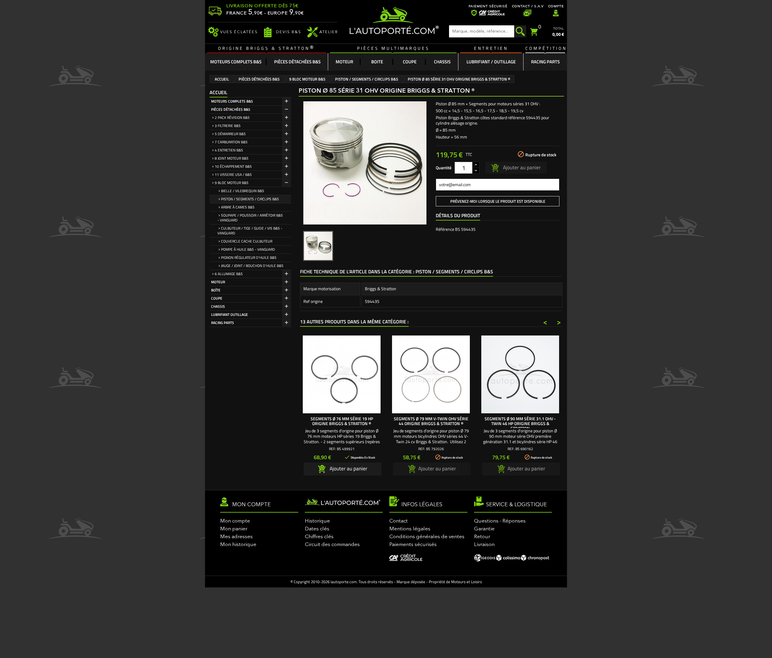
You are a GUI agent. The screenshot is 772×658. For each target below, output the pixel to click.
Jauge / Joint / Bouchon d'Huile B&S (252, 266)
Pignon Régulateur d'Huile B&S (249, 257)
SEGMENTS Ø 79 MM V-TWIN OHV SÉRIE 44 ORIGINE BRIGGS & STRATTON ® (431, 421)
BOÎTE (215, 290)
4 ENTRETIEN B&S (229, 150)
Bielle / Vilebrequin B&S (242, 191)
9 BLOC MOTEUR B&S (231, 183)
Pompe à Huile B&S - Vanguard (248, 249)
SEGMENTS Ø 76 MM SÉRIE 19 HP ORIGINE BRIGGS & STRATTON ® (342, 421)
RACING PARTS (222, 323)
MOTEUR (218, 282)
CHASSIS (218, 306)
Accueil (218, 92)
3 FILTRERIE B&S (228, 126)
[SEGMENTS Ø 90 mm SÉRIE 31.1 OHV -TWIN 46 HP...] (520, 374)
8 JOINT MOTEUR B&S (231, 158)
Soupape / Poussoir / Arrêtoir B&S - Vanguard (250, 217)
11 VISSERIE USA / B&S (233, 174)
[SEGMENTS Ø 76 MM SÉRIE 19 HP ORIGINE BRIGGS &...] (342, 374)
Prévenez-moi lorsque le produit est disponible (497, 201)
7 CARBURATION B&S (231, 142)
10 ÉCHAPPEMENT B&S (233, 166)
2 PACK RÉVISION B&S (232, 117)
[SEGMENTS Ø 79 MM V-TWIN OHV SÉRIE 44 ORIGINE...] (431, 374)
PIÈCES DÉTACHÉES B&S (230, 109)
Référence (445, 229)
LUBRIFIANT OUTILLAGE (229, 314)
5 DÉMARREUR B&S (230, 134)
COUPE (216, 298)
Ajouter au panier (521, 167)
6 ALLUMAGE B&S (229, 274)
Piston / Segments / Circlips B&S (250, 199)
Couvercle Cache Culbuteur (246, 241)
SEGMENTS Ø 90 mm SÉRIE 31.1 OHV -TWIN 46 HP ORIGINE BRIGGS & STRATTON (520, 423)
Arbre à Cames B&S (238, 207)
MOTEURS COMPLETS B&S (232, 101)
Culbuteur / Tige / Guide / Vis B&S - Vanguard (249, 230)
